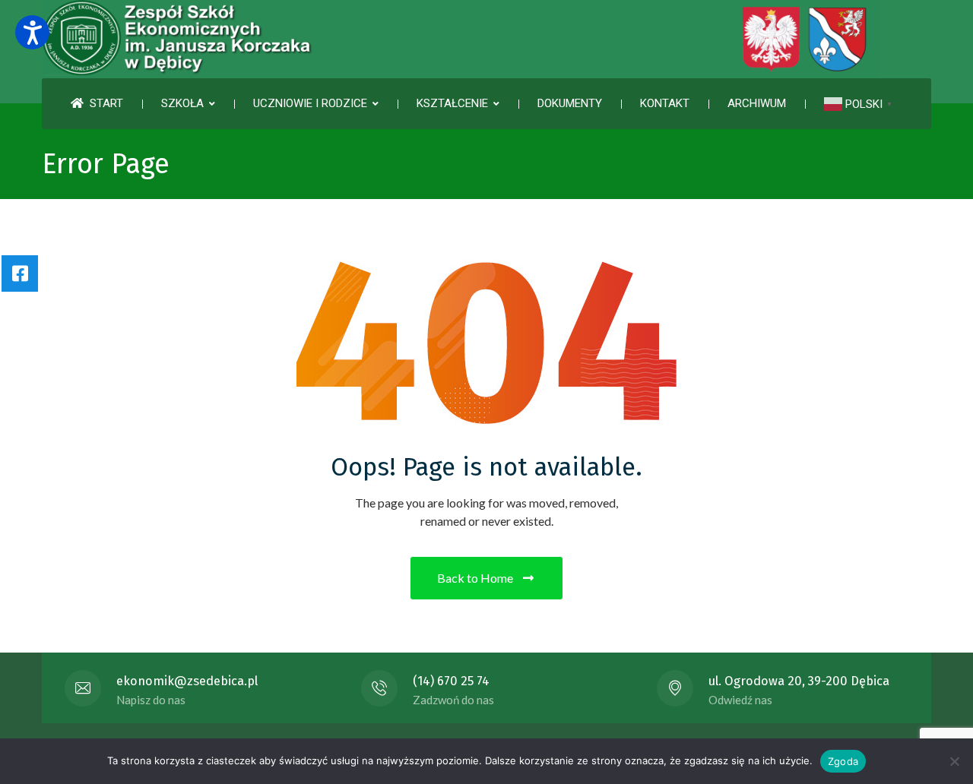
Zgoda (843, 761)
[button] (32, 32)
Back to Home (475, 578)
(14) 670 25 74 (451, 681)
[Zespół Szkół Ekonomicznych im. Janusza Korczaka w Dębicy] (460, 39)
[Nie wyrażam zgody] (954, 761)
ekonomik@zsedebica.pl (187, 681)
